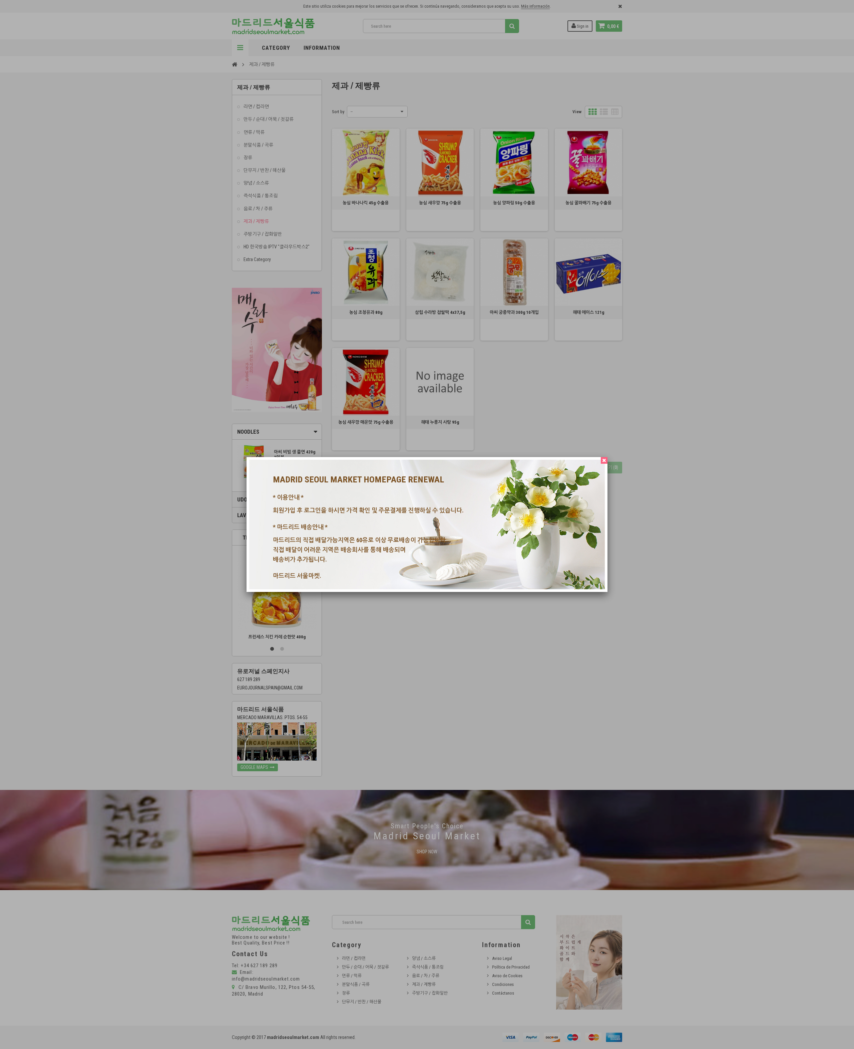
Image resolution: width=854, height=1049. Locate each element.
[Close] (604, 460)
